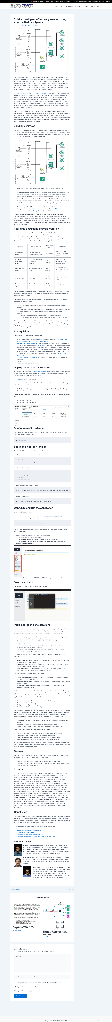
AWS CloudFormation (42, 341)
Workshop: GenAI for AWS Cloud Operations (30, 834)
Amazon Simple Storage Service (33, 211)
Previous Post (15, 889)
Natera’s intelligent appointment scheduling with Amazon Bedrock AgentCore (55, 932)
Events (86, 6)
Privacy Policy (98, 1021)
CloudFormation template (38, 371)
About (56, 6)
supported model (40, 345)
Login (98, 6)
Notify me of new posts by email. (25, 991)
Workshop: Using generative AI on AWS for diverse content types (36, 836)
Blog (24, 25)
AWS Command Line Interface (28, 357)
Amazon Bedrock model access (26, 343)
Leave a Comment (32, 25)
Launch (19, 379)
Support (92, 6)
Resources (78, 6)
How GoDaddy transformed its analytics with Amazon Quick (24, 927)
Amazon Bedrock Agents (21, 93)
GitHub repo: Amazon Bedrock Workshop (29, 830)
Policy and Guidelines (67, 6)
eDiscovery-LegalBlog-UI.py (52, 516)
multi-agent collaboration (38, 93)
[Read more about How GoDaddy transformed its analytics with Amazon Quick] (27, 913)
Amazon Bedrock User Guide (25, 832)
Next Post (70, 889)
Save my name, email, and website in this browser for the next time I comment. (39, 982)
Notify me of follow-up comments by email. (28, 987)
